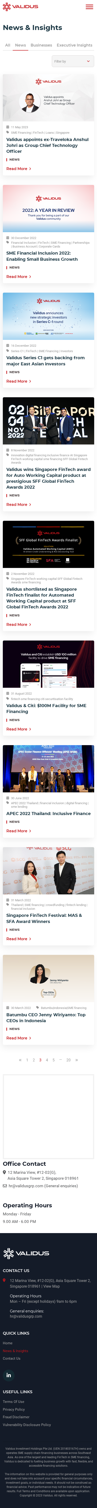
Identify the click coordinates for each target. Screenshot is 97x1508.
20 (68, 1060)
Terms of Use (13, 1402)
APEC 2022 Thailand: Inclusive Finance (48, 814)
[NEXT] (76, 1064)
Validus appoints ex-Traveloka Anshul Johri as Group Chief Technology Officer (47, 146)
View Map (51, 1286)
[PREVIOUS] (20, 1064)
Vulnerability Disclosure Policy (27, 1425)
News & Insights (15, 1351)
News (20, 45)
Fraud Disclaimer (16, 1417)
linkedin (9, 1375)
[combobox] (73, 61)
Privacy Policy (14, 1409)
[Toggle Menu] (89, 6)
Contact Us (11, 1358)
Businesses (41, 45)
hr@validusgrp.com (26, 1185)
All (7, 45)
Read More (16, 169)
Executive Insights (74, 45)
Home (7, 1343)
